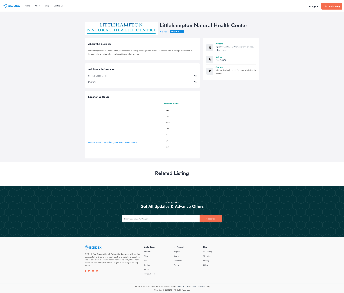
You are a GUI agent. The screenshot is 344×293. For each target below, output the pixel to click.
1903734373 (221, 60)
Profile (176, 265)
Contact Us (58, 5)
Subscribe (210, 218)
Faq (145, 260)
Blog (47, 5)
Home (27, 5)
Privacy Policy (149, 273)
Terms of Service (198, 286)
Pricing (206, 260)
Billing (205, 265)
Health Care (177, 31)
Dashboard (178, 260)
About (37, 5)
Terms (146, 269)
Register (177, 251)
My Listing (207, 256)
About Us (147, 251)
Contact (147, 265)
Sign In (176, 256)
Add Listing (334, 6)
